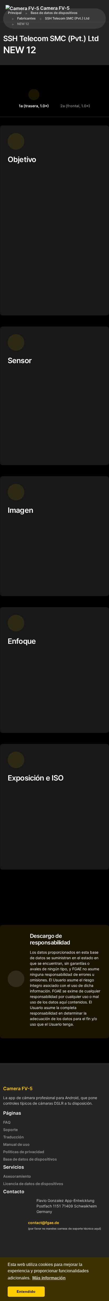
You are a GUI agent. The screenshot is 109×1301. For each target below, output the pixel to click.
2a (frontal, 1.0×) (75, 106)
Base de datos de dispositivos (30, 1159)
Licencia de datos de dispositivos (33, 1183)
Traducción (13, 1137)
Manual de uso (16, 1144)
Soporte (10, 1129)
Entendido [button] (26, 1291)
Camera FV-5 (54, 8)
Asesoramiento (17, 1176)
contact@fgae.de (43, 1222)
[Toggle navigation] (29, 15)
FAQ (7, 1122)
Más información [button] (49, 1278)
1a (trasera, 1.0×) (34, 106)
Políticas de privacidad (23, 1151)
